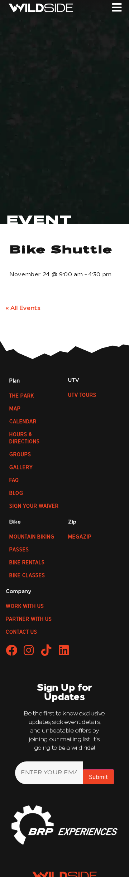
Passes (19, 550)
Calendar (23, 422)
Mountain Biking (31, 537)
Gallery (21, 468)
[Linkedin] (64, 650)
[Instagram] (29, 650)
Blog (16, 493)
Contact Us (21, 632)
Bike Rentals (27, 563)
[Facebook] (11, 650)
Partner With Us (29, 619)
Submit (98, 776)
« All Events (23, 308)
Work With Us (25, 606)
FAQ (14, 480)
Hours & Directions (24, 438)
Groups (20, 455)
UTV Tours (82, 395)
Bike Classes (27, 576)
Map (15, 409)
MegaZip (80, 537)
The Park (21, 396)
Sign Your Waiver (34, 506)
